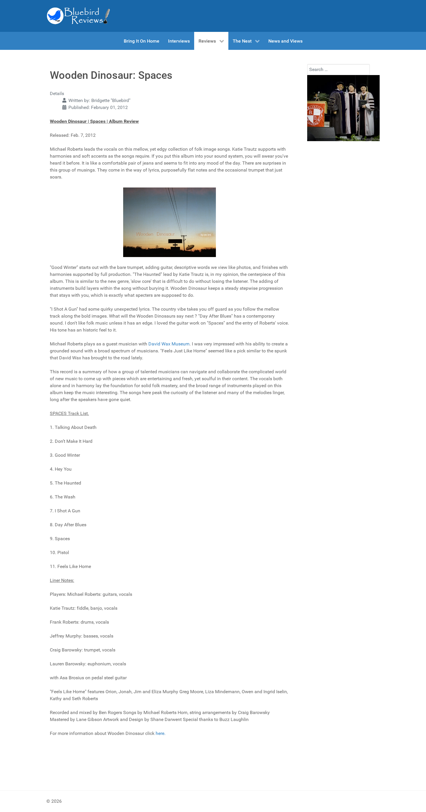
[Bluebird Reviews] (78, 16)
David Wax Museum (169, 344)
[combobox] (338, 69)
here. (160, 733)
